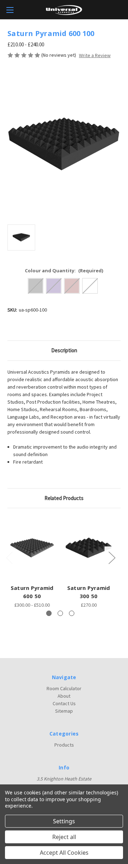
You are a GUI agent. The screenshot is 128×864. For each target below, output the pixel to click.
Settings (64, 821)
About (64, 696)
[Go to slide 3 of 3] (71, 613)
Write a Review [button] (95, 55)
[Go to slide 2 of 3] (60, 613)
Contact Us (64, 703)
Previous (9, 558)
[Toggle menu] (10, 10)
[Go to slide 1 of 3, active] (49, 613)
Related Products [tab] (64, 498)
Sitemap (64, 711)
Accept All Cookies (64, 853)
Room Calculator (64, 688)
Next (112, 558)
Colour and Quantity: (64, 270)
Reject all (64, 837)
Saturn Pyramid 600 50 (32, 592)
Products (64, 745)
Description (64, 350)
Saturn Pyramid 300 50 (88, 592)
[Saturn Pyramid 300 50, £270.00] (88, 548)
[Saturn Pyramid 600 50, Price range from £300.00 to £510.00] (32, 548)
